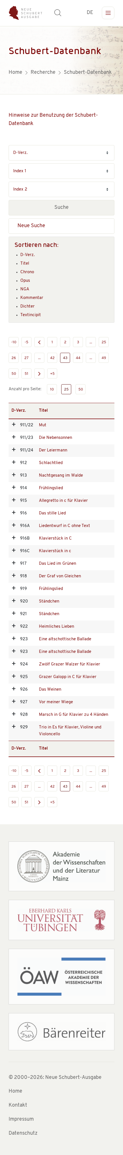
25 (104, 342)
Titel (24, 263)
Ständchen (49, 601)
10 (52, 389)
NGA (24, 289)
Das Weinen (50, 690)
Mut (42, 425)
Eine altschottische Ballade (65, 639)
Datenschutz (23, 1133)
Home (15, 1091)
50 (13, 374)
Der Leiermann (53, 450)
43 (65, 358)
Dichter (27, 306)
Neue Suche (31, 226)
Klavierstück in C (55, 538)
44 (78, 358)
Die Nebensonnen (55, 438)
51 (26, 374)
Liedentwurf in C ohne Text (64, 526)
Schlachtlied (51, 463)
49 (104, 358)
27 (26, 358)
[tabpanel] (61, 60)
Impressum (21, 1119)
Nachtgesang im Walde (61, 476)
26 (13, 358)
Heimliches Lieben (56, 627)
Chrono (27, 272)
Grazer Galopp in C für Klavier (67, 677)
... (91, 342)
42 (52, 358)
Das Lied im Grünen (57, 564)
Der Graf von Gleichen (60, 576)
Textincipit (30, 315)
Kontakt (18, 1105)
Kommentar (31, 298)
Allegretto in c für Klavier (63, 501)
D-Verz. (27, 255)
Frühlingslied (51, 488)
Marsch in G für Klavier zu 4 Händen (73, 715)
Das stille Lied (52, 513)
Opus (25, 281)
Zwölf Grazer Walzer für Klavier (69, 664)
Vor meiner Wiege (56, 702)
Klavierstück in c (55, 551)
